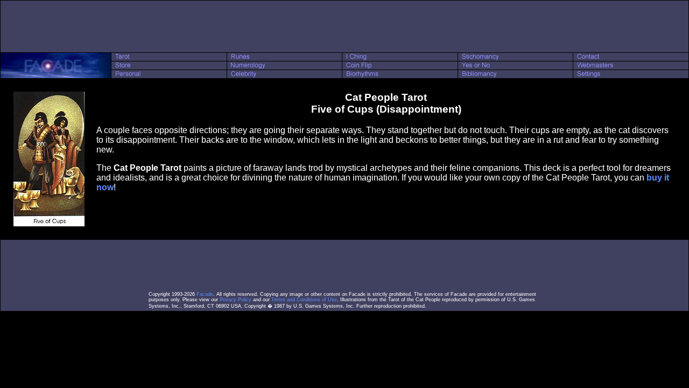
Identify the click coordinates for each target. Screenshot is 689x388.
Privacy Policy (235, 299)
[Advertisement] (344, 26)
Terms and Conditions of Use (304, 299)
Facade (204, 294)
